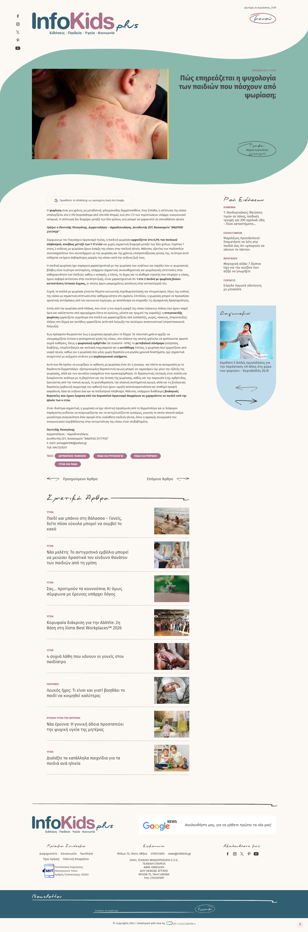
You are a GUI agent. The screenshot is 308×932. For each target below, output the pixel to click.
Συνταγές (229, 280)
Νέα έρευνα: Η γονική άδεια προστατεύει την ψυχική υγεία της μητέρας (85, 727)
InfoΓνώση (230, 258)
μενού (263, 18)
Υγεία (272, 70)
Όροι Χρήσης (51, 859)
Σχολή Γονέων (233, 233)
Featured (53, 684)
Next (246, 401)
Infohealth (259, 70)
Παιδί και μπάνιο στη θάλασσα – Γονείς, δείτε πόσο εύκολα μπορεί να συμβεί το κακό (84, 524)
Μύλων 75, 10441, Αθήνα (132, 853)
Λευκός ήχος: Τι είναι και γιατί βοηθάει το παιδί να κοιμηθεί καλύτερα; (86, 693)
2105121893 (158, 853)
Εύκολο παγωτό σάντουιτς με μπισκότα (243, 287)
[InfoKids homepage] (85, 23)
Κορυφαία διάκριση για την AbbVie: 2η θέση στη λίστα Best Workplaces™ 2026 (84, 625)
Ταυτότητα (86, 853)
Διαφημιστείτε (48, 853)
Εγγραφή (205, 909)
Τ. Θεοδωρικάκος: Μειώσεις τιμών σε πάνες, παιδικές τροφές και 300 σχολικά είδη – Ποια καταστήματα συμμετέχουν (244, 218)
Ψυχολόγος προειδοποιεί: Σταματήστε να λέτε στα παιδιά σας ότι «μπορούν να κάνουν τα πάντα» (244, 243)
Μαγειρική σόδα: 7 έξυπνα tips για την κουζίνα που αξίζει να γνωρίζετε (242, 267)
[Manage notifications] (300, 924)
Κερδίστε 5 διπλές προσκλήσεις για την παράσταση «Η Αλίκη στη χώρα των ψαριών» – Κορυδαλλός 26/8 (245, 367)
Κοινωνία (229, 207)
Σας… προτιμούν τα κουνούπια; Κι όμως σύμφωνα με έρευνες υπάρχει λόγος (84, 591)
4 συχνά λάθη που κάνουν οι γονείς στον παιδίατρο (85, 659)
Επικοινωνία (68, 853)
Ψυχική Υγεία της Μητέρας (63, 718)
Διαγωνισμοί (235, 313)
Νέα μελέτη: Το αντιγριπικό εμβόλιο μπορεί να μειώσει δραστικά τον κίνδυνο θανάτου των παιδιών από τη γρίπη (88, 557)
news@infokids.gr (179, 853)
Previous (246, 388)
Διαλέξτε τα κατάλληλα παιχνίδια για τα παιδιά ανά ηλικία (83, 761)
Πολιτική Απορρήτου (76, 859)
